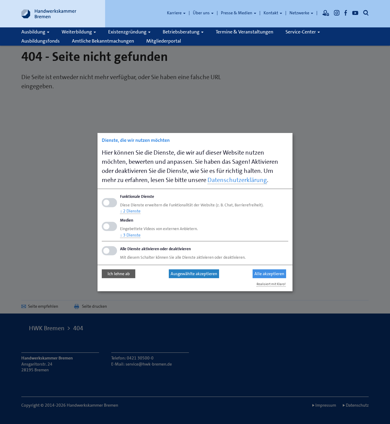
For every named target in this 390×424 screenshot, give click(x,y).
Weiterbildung (77, 32)
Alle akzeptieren (269, 273)
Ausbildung (33, 32)
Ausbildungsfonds (40, 41)
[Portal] (325, 13)
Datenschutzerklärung (237, 180)
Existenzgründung (127, 32)
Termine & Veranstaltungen (244, 32)
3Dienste (130, 235)
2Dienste (130, 211)
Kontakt (271, 13)
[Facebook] (345, 13)
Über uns (202, 13)
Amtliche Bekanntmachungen (103, 41)
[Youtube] (355, 13)
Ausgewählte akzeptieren (194, 273)
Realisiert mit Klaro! (271, 284)
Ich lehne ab (119, 273)
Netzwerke (299, 13)
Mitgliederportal (163, 41)
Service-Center (301, 32)
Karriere (175, 13)
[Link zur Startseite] (48, 13)
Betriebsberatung (181, 32)
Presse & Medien (237, 13)
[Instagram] (336, 13)
